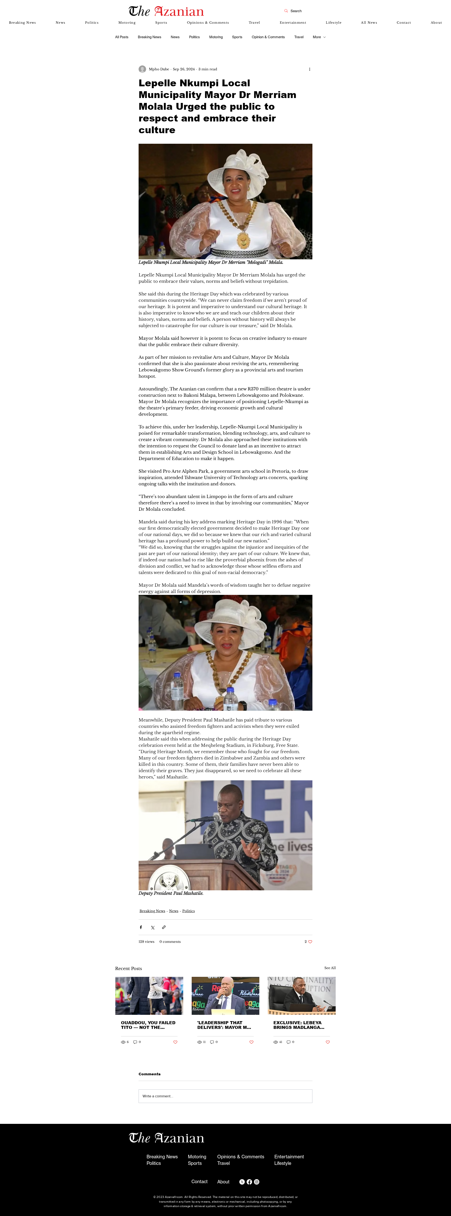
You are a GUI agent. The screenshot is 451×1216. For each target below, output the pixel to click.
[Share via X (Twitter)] (152, 927)
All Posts (121, 37)
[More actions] (309, 69)
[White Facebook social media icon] (249, 1182)
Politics (194, 37)
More (317, 37)
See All (330, 968)
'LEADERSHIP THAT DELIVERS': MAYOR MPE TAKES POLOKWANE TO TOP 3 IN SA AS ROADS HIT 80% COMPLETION (225, 1025)
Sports (237, 37)
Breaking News (149, 37)
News (175, 37)
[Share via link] (164, 927)
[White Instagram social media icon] (256, 1182)
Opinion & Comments (268, 37)
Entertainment (289, 1156)
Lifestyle (282, 1163)
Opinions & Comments (240, 1156)
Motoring (216, 37)
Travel (298, 37)
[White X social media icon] (242, 1182)
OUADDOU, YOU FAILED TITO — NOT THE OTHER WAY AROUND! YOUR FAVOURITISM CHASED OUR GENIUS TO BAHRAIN (148, 1025)
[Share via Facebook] (141, 927)
